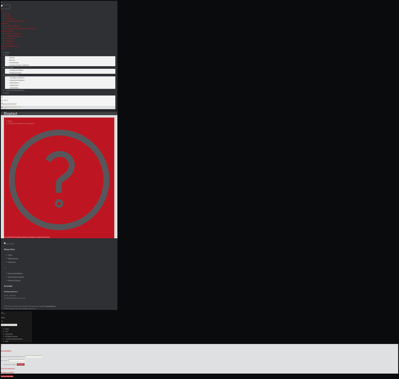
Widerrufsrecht (13, 258)
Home (10, 121)
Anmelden (21, 364)
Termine (7, 13)
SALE (2, 48)
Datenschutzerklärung (15, 273)
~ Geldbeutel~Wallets (12, 26)
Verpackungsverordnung (16, 277)
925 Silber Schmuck (7, 31)
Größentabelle (10, 18)
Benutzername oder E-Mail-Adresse (13, 356)
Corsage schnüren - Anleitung (15, 21)
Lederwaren (5, 23)
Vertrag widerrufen (7, 376)
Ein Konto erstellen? (7, 372)
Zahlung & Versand (14, 280)
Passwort (4, 360)
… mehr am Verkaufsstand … (10, 46)
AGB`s (10, 255)
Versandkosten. (50, 306)
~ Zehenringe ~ (10, 43)
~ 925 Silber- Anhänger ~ (13, 33)
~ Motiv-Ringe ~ (10, 38)
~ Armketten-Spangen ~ (13, 36)
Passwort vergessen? (8, 368)
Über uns (8, 16)
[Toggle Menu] (1, 2)
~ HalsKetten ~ (10, 41)
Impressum (11, 262)
